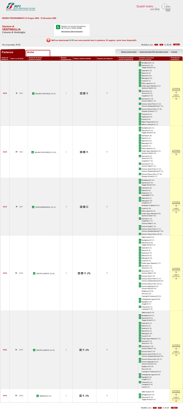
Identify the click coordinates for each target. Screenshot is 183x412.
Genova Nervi (146, 288)
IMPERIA (43, 396)
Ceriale (144, 203)
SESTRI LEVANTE (43, 273)
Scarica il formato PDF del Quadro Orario (154, 52)
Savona (144, 91)
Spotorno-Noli (146, 88)
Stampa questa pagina (129, 52)
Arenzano (145, 99)
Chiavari (144, 307)
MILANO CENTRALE (43, 94)
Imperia (144, 70)
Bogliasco (145, 291)
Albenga (144, 78)
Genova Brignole (147, 286)
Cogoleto (145, 96)
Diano (144, 73)
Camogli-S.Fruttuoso (149, 296)
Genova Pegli (146, 226)
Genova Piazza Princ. (149, 109)
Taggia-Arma (146, 67)
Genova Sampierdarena (150, 106)
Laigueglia (145, 195)
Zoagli (144, 304)
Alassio (144, 76)
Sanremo (145, 65)
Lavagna (145, 309)
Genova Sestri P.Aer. (149, 104)
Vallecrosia (145, 237)
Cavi (143, 387)
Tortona (144, 114)
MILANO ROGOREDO (43, 152)
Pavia (144, 119)
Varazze (144, 93)
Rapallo (144, 302)
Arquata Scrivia (147, 111)
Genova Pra (146, 276)
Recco (144, 294)
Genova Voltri (146, 101)
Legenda (174, 52)
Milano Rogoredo (147, 122)
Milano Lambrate (147, 124)
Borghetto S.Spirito (148, 205)
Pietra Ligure (146, 83)
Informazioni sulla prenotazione (72, 31)
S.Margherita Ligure (148, 299)
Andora (144, 193)
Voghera (144, 117)
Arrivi (30, 52)
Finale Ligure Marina (149, 86)
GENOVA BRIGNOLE (43, 207)
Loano (144, 81)
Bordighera (145, 63)
